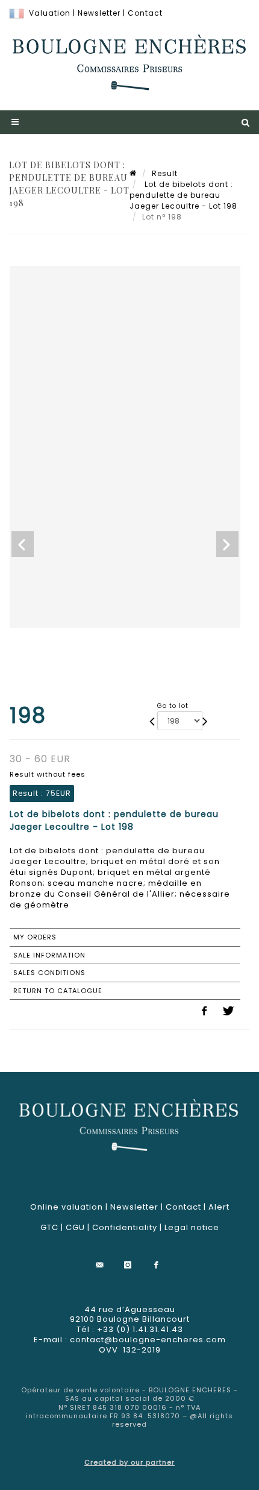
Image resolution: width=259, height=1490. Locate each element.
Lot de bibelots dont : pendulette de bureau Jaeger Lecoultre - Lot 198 (183, 195)
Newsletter (99, 13)
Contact (145, 13)
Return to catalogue (57, 991)
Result (165, 173)
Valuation (49, 13)
